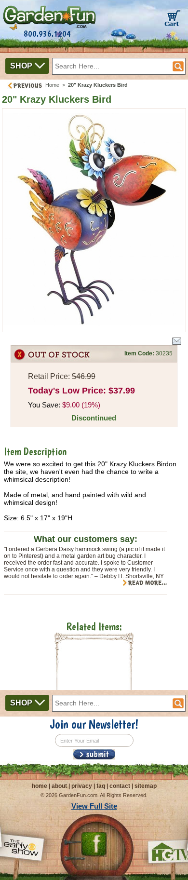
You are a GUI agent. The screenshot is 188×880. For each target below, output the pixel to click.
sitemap (145, 786)
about (59, 786)
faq (100, 786)
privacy (81, 786)
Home (52, 85)
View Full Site (94, 806)
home (39, 786)
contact (119, 786)
